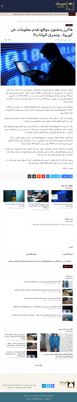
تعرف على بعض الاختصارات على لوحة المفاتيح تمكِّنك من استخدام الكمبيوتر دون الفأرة (38, 205)
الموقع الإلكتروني (31, 254)
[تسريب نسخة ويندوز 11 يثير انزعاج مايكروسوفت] (62, 196)
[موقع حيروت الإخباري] (65, 6)
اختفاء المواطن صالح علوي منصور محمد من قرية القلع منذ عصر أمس (42, 281)
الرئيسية (68, 21)
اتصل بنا (28, 399)
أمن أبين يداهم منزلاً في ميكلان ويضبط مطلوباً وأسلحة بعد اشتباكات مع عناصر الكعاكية (40, 14)
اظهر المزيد (38, 365)
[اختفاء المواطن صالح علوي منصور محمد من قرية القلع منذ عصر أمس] (67, 284)
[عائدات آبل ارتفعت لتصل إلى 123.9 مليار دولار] (14, 196)
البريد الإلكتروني (67, 254)
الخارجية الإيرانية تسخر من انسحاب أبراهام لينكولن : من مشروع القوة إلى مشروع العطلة (37, 306)
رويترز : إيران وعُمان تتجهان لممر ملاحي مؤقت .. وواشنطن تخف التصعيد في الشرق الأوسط (36, 315)
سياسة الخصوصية (37, 399)
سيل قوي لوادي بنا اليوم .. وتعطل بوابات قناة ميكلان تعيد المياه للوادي (42, 298)
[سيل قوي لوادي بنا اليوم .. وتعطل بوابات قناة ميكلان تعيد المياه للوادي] (67, 300)
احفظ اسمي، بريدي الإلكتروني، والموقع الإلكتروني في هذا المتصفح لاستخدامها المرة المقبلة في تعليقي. (39, 261)
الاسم (70, 247)
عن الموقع (48, 399)
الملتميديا (62, 21)
